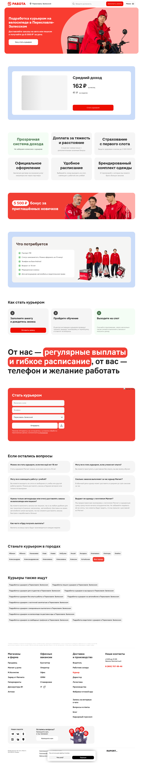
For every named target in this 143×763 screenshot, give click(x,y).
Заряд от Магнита (16, 677)
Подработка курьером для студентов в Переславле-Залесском (34, 591)
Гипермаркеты (14, 682)
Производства (79, 687)
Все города (98, 559)
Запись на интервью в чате (82, 701)
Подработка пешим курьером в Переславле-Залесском (74, 585)
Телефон (17, 410)
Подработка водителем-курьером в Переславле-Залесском (97, 620)
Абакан (12, 553)
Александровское (31, 559)
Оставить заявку (28, 330)
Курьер (76, 672)
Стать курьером (93, 108)
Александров (14, 559)
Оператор (44, 668)
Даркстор (77, 677)
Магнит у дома (14, 668)
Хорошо (83, 757)
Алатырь (107, 553)
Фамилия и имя (20, 403)
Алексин (73, 559)
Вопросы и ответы (81, 707)
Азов (44, 553)
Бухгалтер (45, 663)
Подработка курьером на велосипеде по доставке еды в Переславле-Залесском (41, 614)
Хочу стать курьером (23, 42)
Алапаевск (95, 553)
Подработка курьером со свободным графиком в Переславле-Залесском (38, 620)
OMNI (42, 677)
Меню (128, 4)
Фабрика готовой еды (83, 692)
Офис (42, 672)
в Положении (43, 433)
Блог (75, 712)
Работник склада (81, 668)
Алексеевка (47, 559)
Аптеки (11, 692)
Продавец (12, 663)
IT (41, 687)
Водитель (77, 663)
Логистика (77, 682)
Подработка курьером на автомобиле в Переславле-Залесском (93, 597)
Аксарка (83, 553)
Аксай (73, 553)
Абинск (22, 553)
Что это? (60, 757)
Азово (53, 553)
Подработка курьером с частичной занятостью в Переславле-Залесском (38, 602)
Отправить (35, 426)
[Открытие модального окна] (61, 426)
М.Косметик (13, 672)
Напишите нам (47, 738)
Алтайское (85, 559)
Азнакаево (34, 553)
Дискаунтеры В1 (15, 687)
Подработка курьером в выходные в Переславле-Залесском (89, 591)
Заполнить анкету (115, 4)
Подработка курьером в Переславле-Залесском (28, 585)
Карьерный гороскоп (82, 717)
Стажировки (46, 682)
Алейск (118, 553)
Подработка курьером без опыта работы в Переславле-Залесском (36, 597)
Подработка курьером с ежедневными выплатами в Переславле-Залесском (40, 608)
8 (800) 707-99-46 (113, 666)
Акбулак (63, 553)
